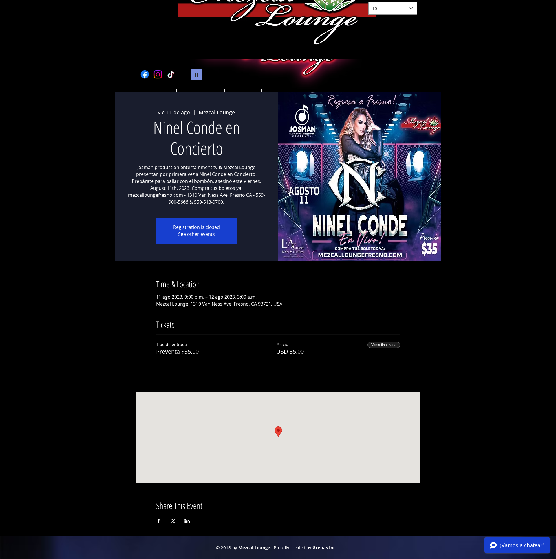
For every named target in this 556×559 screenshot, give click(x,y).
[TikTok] (170, 74)
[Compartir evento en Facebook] (159, 521)
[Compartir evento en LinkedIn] (187, 521)
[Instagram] (157, 74)
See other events (196, 234)
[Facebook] (144, 74)
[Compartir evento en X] (173, 521)
